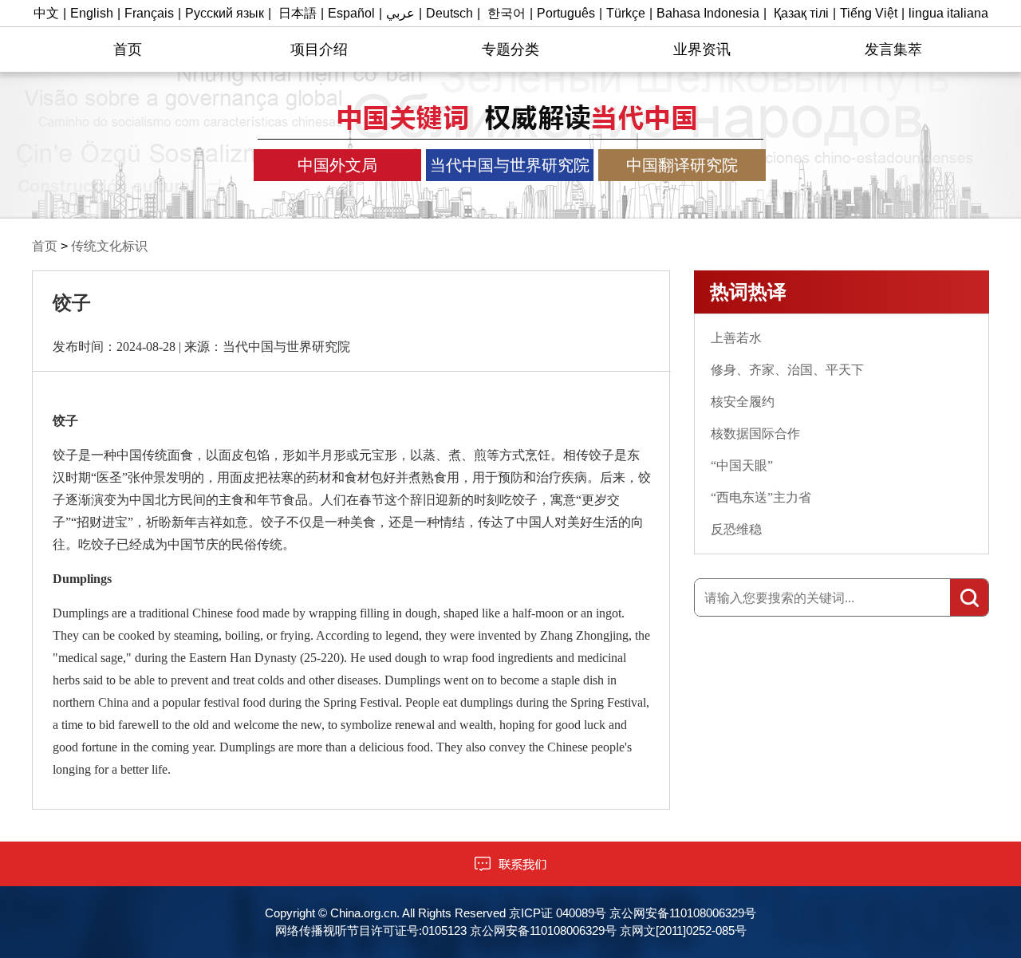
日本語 (297, 13)
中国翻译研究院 (682, 165)
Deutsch (449, 13)
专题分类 (510, 49)
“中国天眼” (742, 465)
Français (149, 13)
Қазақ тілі (801, 13)
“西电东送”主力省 (761, 497)
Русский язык (224, 13)
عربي (400, 13)
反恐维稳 (736, 529)
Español (351, 13)
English (91, 13)
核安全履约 (743, 401)
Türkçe (625, 13)
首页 (127, 49)
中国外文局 (337, 165)
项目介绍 (319, 49)
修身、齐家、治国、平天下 (787, 369)
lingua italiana (948, 13)
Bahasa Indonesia (707, 13)
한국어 (506, 13)
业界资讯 (702, 49)
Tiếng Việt (868, 13)
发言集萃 (893, 49)
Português (566, 13)
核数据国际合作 (755, 433)
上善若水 (736, 338)
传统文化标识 (109, 246)
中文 (46, 13)
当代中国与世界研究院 (509, 165)
